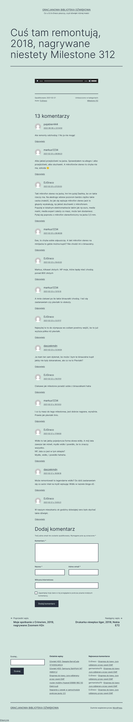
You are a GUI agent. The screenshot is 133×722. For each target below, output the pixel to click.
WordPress (117, 708)
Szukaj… (14, 656)
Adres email (74, 567)
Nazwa (38, 567)
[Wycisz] (90, 81)
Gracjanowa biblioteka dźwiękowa (66, 9)
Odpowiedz (40, 141)
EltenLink (4, 720)
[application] (66, 81)
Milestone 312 (92, 101)
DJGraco (43, 101)
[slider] (94, 81)
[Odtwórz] (37, 81)
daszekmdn (50, 345)
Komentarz (40, 541)
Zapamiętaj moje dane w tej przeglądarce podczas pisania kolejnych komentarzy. (65, 594)
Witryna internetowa (44, 580)
